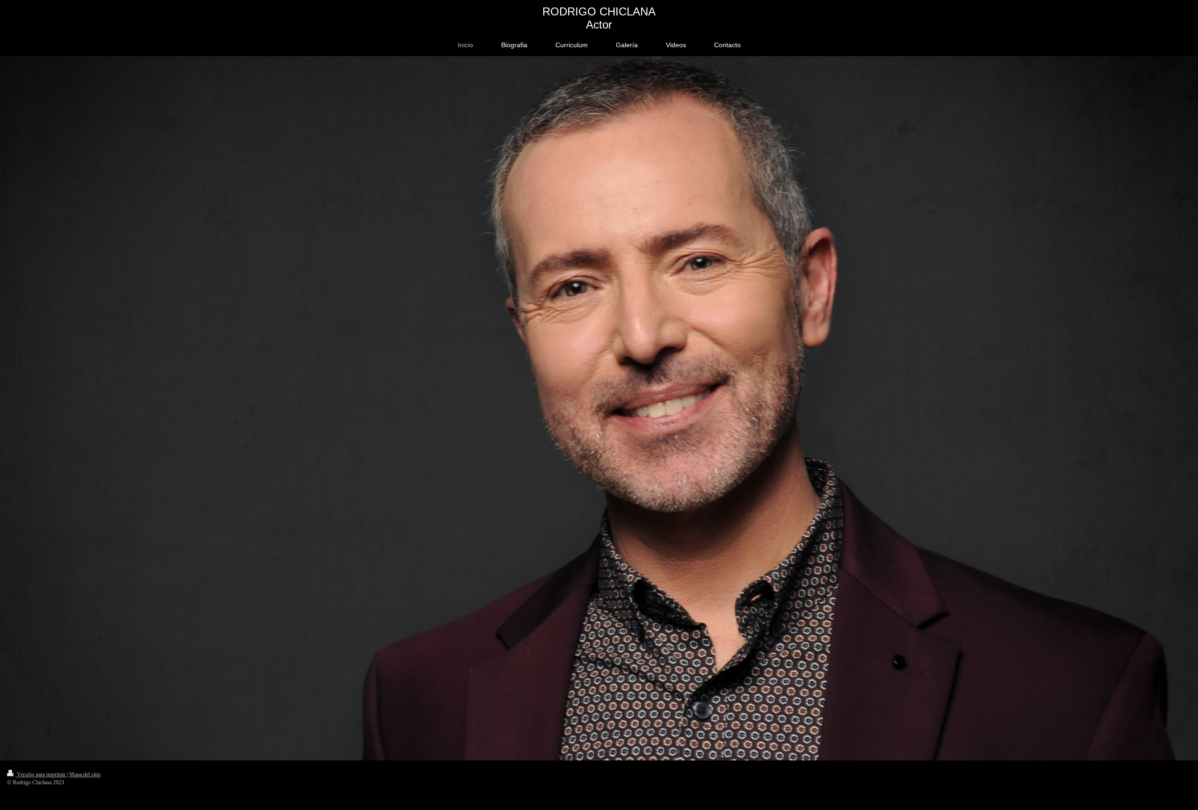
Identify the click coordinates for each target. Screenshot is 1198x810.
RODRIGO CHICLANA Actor (599, 18)
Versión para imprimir (41, 774)
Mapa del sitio (85, 774)
